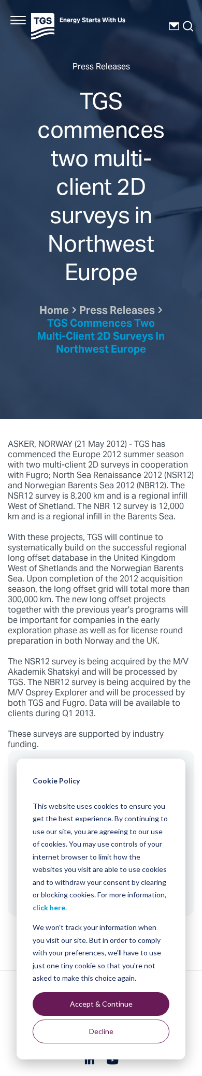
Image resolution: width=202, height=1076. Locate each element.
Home (54, 311)
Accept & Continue (101, 1003)
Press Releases (117, 311)
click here (49, 907)
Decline (101, 1031)
